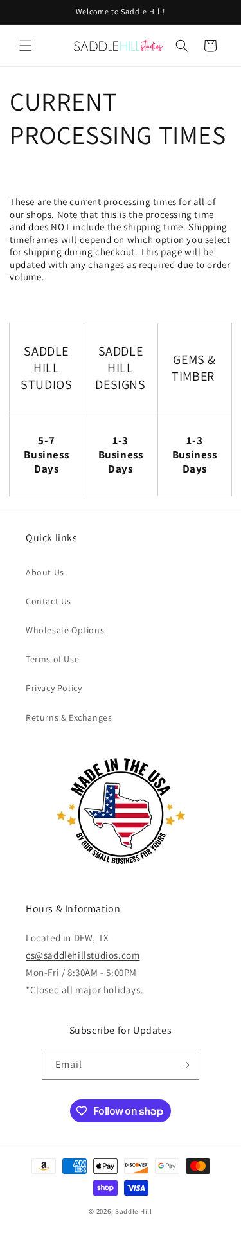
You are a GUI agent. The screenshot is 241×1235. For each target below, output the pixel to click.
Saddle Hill (133, 1211)
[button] (26, 46)
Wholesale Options (65, 630)
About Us (45, 572)
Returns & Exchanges (69, 717)
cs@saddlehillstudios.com (82, 955)
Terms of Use (52, 659)
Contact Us (48, 601)
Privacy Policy (54, 688)
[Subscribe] (184, 1065)
